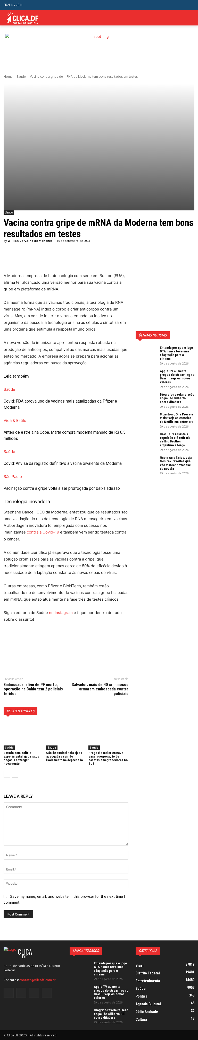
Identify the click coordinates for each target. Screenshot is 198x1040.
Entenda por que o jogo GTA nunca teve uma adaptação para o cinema (176, 353)
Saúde (21, 76)
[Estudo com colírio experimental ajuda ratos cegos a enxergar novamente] (24, 736)
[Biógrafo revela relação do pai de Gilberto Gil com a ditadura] (146, 400)
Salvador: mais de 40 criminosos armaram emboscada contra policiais (100, 689)
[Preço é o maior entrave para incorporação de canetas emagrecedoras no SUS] (108, 736)
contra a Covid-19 (43, 532)
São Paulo (13, 476)
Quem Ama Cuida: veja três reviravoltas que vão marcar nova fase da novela (176, 463)
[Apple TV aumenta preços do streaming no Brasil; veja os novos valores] (146, 376)
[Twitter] (183, 18)
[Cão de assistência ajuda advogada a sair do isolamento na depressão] (66, 736)
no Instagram (61, 612)
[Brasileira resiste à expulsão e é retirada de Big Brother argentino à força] (146, 439)
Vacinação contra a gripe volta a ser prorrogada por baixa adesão (62, 488)
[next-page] (15, 774)
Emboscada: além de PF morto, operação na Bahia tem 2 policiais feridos (33, 689)
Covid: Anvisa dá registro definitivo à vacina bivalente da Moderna (63, 463)
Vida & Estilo (15, 420)
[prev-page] (7, 774)
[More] (56, 654)
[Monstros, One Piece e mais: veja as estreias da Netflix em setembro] (146, 420)
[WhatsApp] (44, 654)
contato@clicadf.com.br (37, 980)
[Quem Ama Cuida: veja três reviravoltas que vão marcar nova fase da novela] (146, 463)
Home (8, 76)
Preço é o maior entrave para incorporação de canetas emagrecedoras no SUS (108, 758)
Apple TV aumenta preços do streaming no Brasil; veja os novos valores (177, 376)
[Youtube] (47, 993)
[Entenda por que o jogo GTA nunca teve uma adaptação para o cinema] (146, 353)
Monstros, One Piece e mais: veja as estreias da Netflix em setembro (176, 418)
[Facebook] (9, 654)
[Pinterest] (32, 654)
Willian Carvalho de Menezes (30, 241)
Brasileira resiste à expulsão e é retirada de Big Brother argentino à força (175, 439)
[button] (190, 5)
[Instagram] (21, 993)
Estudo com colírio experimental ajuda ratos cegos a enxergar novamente (21, 758)
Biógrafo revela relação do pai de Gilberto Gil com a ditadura (177, 398)
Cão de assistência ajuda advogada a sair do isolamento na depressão (64, 756)
